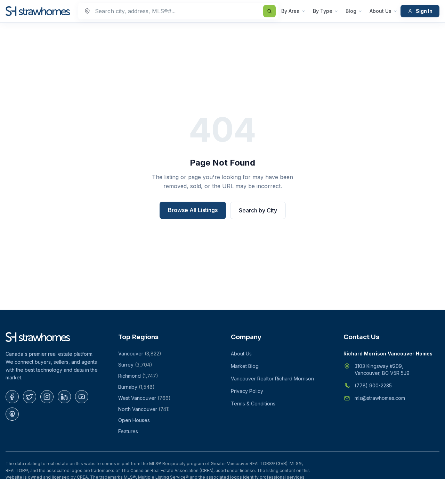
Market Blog (245, 366)
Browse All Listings (193, 210)
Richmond (138, 376)
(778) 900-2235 (373, 385)
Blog (351, 11)
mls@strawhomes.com (380, 398)
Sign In (424, 11)
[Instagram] (47, 396)
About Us (380, 11)
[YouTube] (81, 396)
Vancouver (139, 353)
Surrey (135, 365)
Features (128, 431)
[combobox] (178, 11)
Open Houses (134, 420)
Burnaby (136, 387)
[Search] (269, 11)
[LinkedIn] (64, 396)
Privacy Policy (247, 391)
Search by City (258, 210)
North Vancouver (144, 409)
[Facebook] (12, 396)
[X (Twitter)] (29, 396)
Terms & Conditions (253, 403)
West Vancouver (144, 398)
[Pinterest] (12, 414)
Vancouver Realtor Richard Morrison (272, 378)
